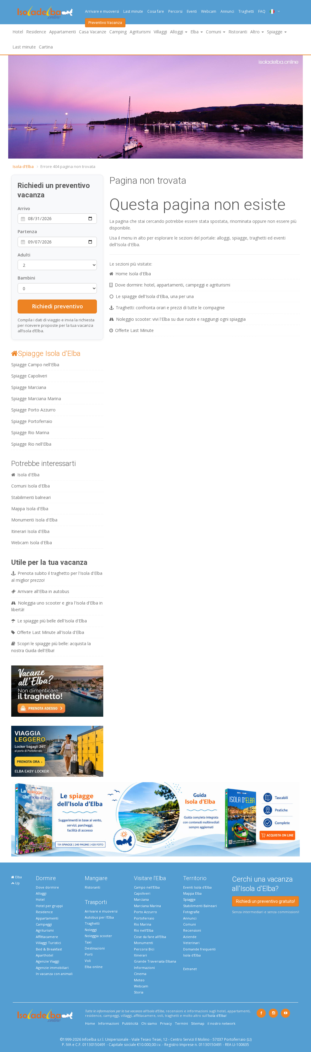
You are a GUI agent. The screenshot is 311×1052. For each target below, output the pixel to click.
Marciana (141, 899)
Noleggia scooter (98, 935)
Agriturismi (140, 32)
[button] (14, 107)
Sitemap (197, 1023)
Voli (88, 960)
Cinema (140, 973)
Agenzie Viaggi (47, 961)
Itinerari (140, 955)
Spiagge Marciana (28, 387)
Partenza (27, 231)
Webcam (208, 11)
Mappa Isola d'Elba (29, 508)
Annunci (227, 11)
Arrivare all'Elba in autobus (43, 591)
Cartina (46, 47)
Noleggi (91, 929)
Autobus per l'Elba (99, 917)
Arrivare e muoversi (102, 11)
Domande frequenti (199, 949)
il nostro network (221, 1023)
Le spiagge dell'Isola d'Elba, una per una (155, 296)
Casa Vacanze (92, 32)
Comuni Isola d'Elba (30, 486)
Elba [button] (195, 32)
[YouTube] (285, 1013)
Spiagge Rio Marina (30, 432)
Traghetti (246, 11)
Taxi (88, 942)
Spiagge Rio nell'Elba (31, 444)
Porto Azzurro (145, 912)
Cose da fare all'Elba (150, 936)
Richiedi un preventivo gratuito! (265, 901)
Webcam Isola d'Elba (31, 542)
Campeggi (44, 924)
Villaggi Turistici (48, 942)
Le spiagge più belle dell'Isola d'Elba (52, 621)
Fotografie (191, 912)
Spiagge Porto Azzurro (33, 410)
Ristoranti (237, 32)
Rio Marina (142, 924)
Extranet (190, 969)
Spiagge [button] (275, 32)
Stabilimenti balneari (31, 497)
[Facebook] (261, 1013)
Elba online (94, 966)
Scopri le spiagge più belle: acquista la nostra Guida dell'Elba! (51, 647)
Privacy (166, 1023)
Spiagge (189, 899)
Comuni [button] (214, 32)
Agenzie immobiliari (52, 967)
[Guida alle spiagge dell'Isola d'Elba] (155, 819)
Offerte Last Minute (134, 330)
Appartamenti (62, 32)
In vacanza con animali (54, 973)
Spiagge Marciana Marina (36, 398)
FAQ (261, 11)
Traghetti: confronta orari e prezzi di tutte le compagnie (170, 307)
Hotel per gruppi (49, 905)
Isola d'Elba (23, 166)
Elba (18, 877)
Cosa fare (155, 11)
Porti (89, 954)
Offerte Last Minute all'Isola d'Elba (50, 632)
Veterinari (191, 942)
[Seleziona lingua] (272, 11)
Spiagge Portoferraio (31, 421)
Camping (118, 32)
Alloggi (41, 893)
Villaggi (160, 32)
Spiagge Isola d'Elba (49, 353)
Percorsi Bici (144, 949)
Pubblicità (130, 1023)
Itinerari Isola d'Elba (30, 531)
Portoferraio (144, 918)
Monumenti (143, 942)
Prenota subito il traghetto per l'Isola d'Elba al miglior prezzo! (56, 576)
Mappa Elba (192, 893)
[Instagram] (273, 1013)
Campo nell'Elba (147, 887)
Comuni (189, 924)
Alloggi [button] (177, 32)
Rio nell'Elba (143, 930)
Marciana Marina (147, 905)
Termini (181, 1023)
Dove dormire (47, 887)
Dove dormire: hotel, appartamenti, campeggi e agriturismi (172, 285)
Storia (138, 992)
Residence (36, 32)
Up (17, 883)
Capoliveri (142, 893)
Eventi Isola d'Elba (197, 887)
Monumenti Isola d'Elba (34, 520)
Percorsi (175, 11)
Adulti (24, 255)
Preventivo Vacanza (105, 23)
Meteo (139, 980)
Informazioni (144, 967)
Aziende (190, 936)
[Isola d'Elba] (45, 12)
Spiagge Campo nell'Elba (35, 364)
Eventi (192, 11)
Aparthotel (44, 955)
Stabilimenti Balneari (200, 905)
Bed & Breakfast (49, 949)
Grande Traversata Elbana (155, 961)
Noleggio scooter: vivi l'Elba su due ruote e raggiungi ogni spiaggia (181, 319)
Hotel (17, 32)
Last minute (133, 11)
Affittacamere (47, 936)
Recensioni (192, 930)
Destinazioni (95, 948)
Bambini (26, 278)
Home (90, 1023)
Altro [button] (255, 32)
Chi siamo (149, 1023)
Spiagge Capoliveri (29, 376)
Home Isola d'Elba (133, 273)
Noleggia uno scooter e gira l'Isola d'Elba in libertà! (57, 606)
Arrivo (24, 208)
